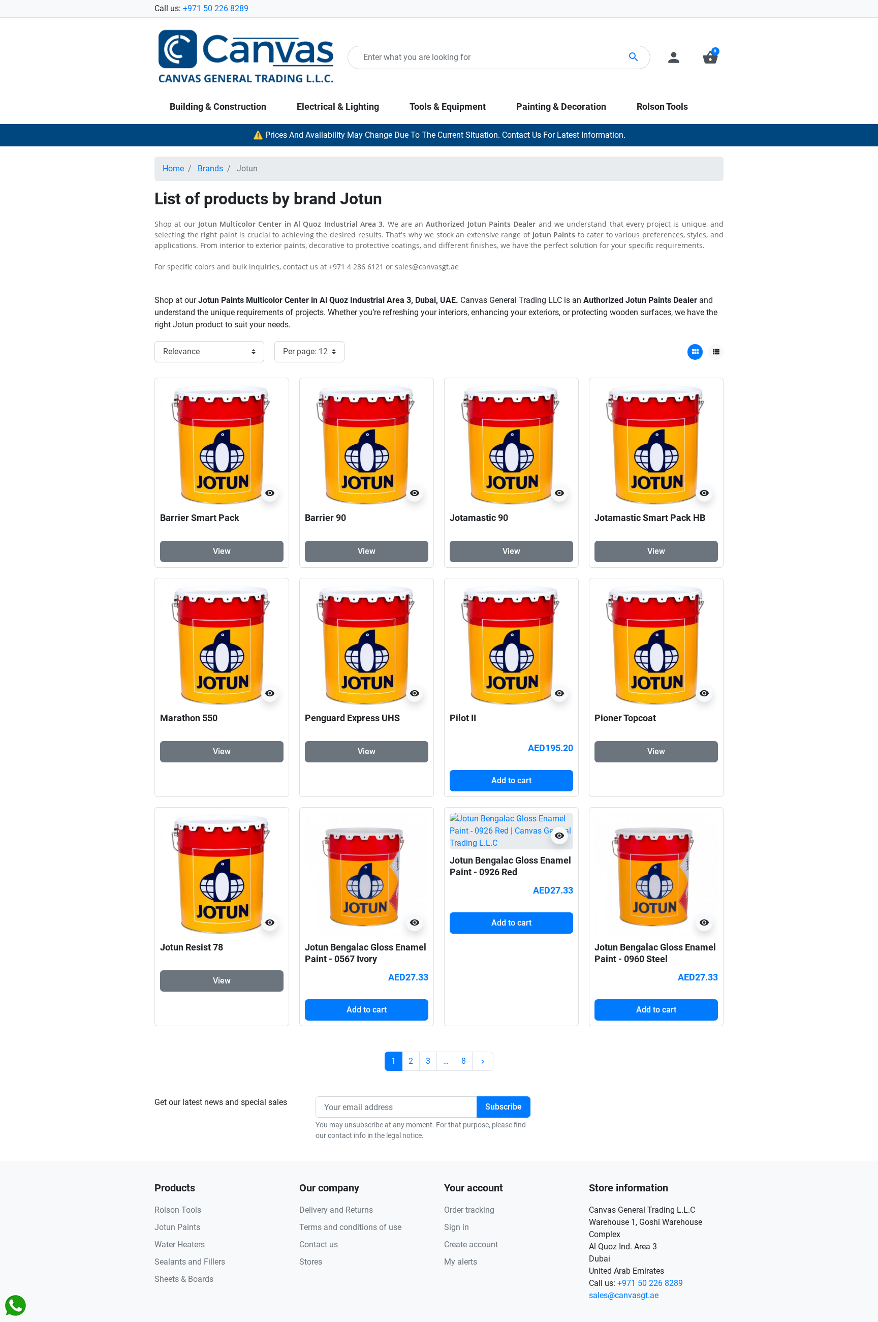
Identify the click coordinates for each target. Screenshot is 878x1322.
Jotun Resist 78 (191, 947)
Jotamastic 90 (479, 517)
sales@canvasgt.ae (623, 1295)
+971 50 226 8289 (215, 8)
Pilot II (463, 718)
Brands (210, 168)
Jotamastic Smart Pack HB (649, 517)
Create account (471, 1244)
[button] (710, 57)
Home (173, 168)
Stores (310, 1262)
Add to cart (511, 780)
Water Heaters (179, 1244)
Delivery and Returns (336, 1210)
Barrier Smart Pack (199, 517)
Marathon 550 (188, 718)
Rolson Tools (177, 1210)
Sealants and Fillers (189, 1262)
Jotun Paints (177, 1227)
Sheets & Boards (183, 1279)
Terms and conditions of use (350, 1227)
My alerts (460, 1262)
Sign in (456, 1227)
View (222, 551)
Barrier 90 (325, 517)
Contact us (318, 1244)
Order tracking (469, 1210)
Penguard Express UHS (352, 718)
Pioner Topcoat (625, 718)
